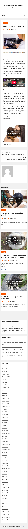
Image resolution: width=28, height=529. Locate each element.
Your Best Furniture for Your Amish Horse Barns (13, 154)
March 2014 (5, 482)
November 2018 (6, 406)
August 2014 (5, 471)
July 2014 (4, 474)
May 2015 (4, 460)
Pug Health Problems (14, 6)
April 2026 (4, 368)
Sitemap (23, 526)
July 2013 (4, 498)
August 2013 (5, 495)
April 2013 (4, 506)
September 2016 (6, 433)
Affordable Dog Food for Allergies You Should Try (13, 349)
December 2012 (6, 517)
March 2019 (5, 395)
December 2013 (6, 490)
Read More (3, 227)
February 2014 (5, 484)
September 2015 (6, 449)
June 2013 (4, 501)
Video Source (6, 90)
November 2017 (6, 417)
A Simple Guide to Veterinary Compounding (12, 347)
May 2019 (4, 390)
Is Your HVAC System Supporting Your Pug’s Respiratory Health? (13, 256)
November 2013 (6, 493)
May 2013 (4, 503)
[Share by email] (10, 144)
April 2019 (4, 393)
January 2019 (5, 401)
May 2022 (4, 382)
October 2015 (5, 447)
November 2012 (6, 520)
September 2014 (6, 468)
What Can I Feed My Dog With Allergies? (16, 159)
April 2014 (4, 479)
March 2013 (5, 509)
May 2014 (4, 476)
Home (5, 23)
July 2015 (4, 455)
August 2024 (5, 371)
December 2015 (6, 441)
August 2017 (5, 422)
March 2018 (5, 414)
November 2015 (6, 444)
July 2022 (4, 379)
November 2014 (6, 466)
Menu (3, 15)
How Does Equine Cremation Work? (12, 214)
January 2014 (5, 487)
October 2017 (5, 420)
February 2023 (5, 374)
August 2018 (5, 409)
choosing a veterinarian (11, 66)
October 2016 (5, 430)
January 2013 (5, 514)
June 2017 (4, 425)
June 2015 (4, 457)
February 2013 (5, 511)
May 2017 (4, 428)
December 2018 (6, 403)
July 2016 (4, 436)
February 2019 (5, 398)
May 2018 (4, 412)
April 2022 (4, 385)
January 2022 (5, 387)
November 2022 (6, 376)
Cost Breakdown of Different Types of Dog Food (13, 352)
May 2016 (4, 439)
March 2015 (5, 463)
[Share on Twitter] (9, 144)
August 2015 (5, 452)
